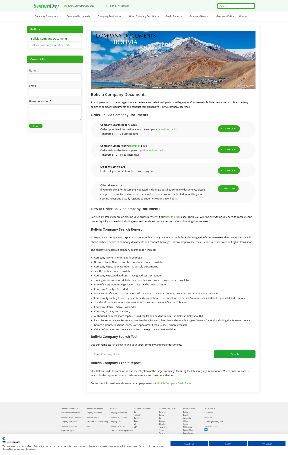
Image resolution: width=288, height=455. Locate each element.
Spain (136, 421)
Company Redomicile (69, 426)
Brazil (185, 415)
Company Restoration (118, 412)
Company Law (115, 421)
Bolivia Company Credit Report (175, 383)
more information (168, 129)
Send (35, 126)
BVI (135, 412)
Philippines (187, 427)
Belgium (186, 412)
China (185, 421)
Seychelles (138, 418)
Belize (161, 415)
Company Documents (94, 408)
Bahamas (162, 412)
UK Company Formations (70, 412)
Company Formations (69, 408)
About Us (208, 417)
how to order (172, 216)
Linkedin (206, 429)
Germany (162, 421)
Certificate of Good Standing (97, 421)
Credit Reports (91, 426)
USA (135, 427)
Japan (185, 424)
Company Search (92, 417)
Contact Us (228, 188)
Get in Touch (209, 408)
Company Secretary (117, 426)
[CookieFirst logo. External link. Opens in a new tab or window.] (3, 438)
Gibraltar (162, 424)
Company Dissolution (118, 417)
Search (235, 354)
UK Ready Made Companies (71, 417)
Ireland (137, 415)
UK (135, 424)
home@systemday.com (213, 421)
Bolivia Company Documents (49, 38)
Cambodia (187, 418)
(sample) (134, 145)
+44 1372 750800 (211, 426)
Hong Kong (163, 427)
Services (113, 408)
